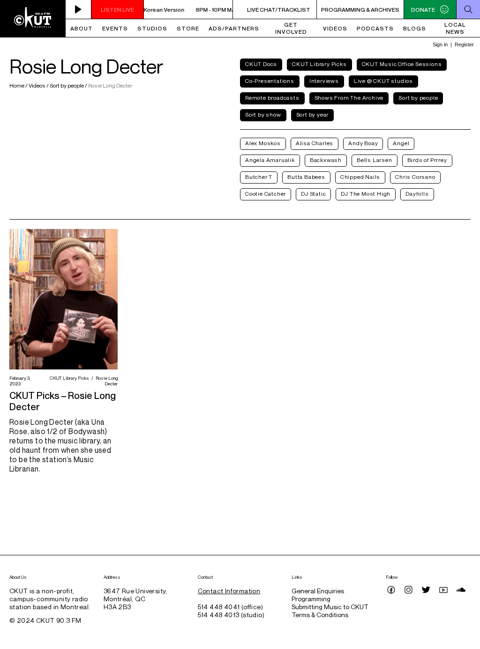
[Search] (468, 9)
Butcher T (258, 176)
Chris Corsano (415, 176)
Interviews (324, 80)
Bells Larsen (374, 159)
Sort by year (312, 114)
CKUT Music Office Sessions (402, 63)
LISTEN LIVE (117, 9)
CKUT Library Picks (319, 63)
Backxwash (326, 159)
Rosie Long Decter (105, 380)
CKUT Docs (261, 63)
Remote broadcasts (272, 97)
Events (115, 28)
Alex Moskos (263, 143)
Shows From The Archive (349, 97)
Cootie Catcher (265, 193)
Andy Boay (363, 143)
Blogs (414, 28)
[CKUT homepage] (33, 18)
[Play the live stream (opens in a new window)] (78, 9)
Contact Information (229, 591)
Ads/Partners (234, 28)
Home (17, 85)
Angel (401, 143)
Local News (455, 28)
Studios (152, 28)
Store (188, 28)
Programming (311, 599)
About (81, 28)
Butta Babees (306, 176)
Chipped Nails (360, 176)
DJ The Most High (365, 193)
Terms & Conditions (320, 615)
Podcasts (375, 28)
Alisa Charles (314, 143)
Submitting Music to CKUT (330, 607)
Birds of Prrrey (427, 159)
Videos (335, 28)
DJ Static (313, 193)
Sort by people (67, 85)
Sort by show (263, 114)
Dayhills (416, 193)
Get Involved (291, 28)
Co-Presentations (269, 80)
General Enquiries (318, 591)
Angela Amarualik (270, 159)
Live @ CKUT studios (383, 80)
